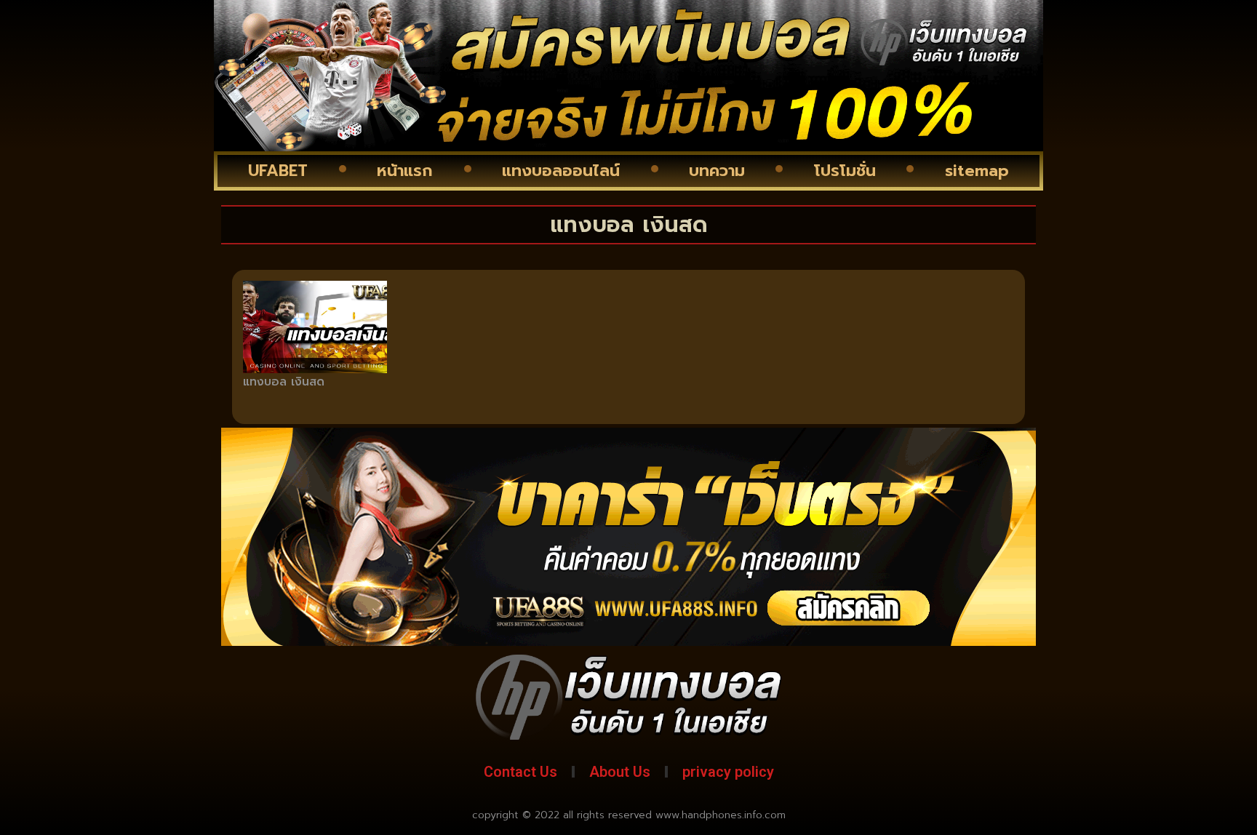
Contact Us (520, 771)
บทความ (717, 171)
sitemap (977, 171)
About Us (619, 771)
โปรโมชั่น (845, 171)
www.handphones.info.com (720, 815)
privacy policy (728, 771)
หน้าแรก (405, 171)
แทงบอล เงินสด (283, 382)
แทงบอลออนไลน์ (561, 171)
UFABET (278, 171)
